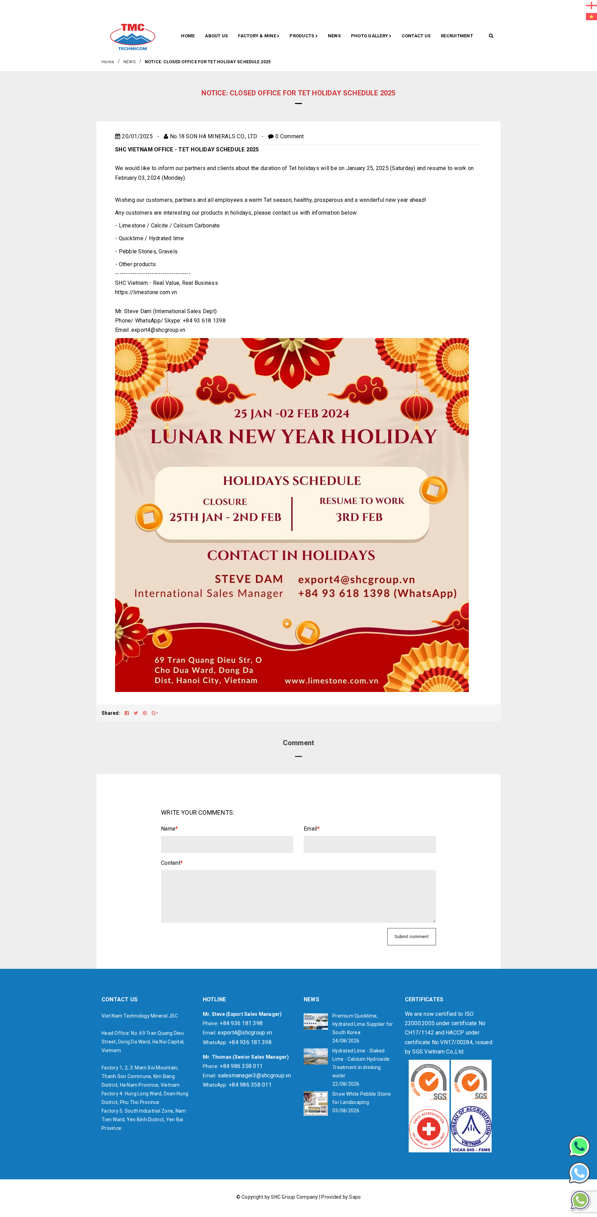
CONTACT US (416, 35)
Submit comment (412, 936)
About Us (216, 35)
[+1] (155, 713)
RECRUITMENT (457, 35)
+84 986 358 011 (241, 1066)
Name (169, 828)
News (334, 35)
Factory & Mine (257, 35)
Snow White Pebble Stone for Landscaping (361, 1098)
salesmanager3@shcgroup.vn (254, 1075)
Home (188, 35)
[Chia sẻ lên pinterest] (145, 713)
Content (172, 863)
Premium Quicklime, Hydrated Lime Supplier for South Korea (362, 1024)
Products (302, 35)
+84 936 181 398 (241, 1023)
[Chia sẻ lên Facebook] (127, 713)
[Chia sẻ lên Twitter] (137, 713)
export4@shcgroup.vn (158, 330)
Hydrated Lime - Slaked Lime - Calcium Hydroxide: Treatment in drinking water (361, 1063)
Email (312, 828)
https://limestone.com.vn (146, 292)
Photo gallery (370, 35)
